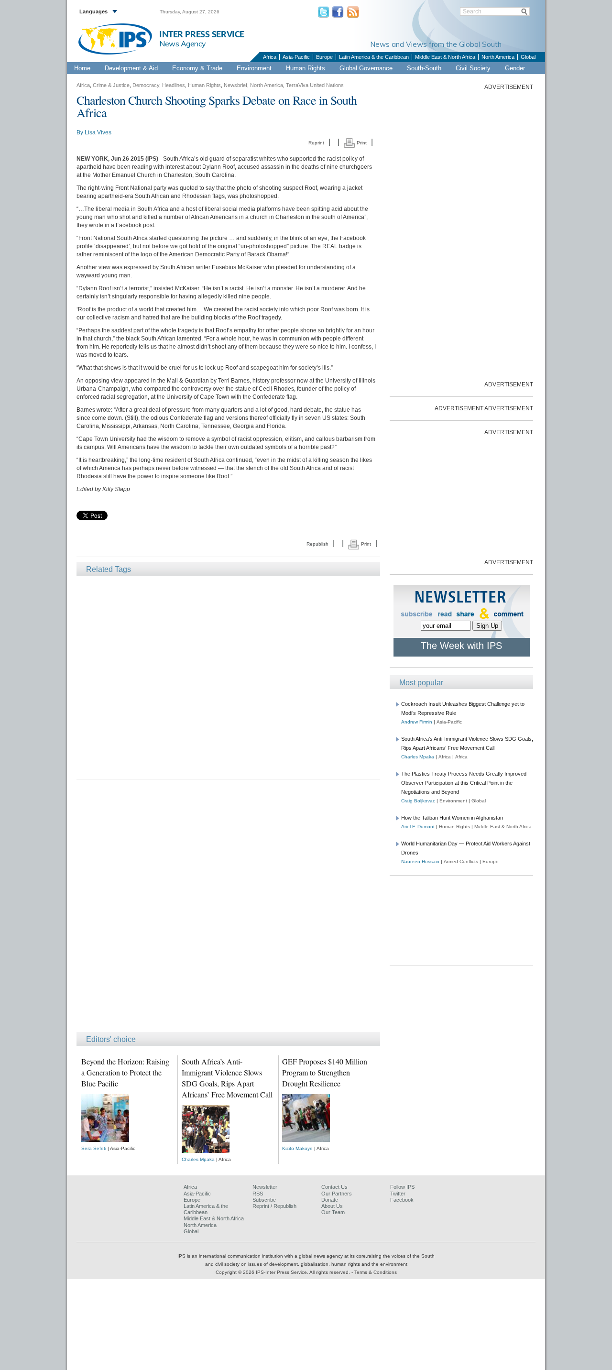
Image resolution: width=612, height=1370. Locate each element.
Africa (269, 57)
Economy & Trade (197, 68)
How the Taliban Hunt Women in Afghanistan (452, 818)
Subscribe (264, 1200)
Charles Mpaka (198, 1159)
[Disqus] (228, 910)
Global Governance (366, 68)
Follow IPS (402, 1187)
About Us (332, 1206)
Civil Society (473, 68)
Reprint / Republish (274, 1206)
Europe (324, 57)
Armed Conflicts (461, 861)
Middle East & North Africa (445, 57)
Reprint (316, 142)
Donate (329, 1200)
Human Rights (305, 68)
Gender (515, 68)
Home (82, 68)
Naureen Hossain (420, 861)
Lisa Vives (98, 132)
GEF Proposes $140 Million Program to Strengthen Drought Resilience (324, 1072)
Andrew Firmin (416, 721)
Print (361, 142)
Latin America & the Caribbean (374, 57)
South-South (424, 68)
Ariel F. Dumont (418, 826)
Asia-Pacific (296, 57)
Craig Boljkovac (418, 800)
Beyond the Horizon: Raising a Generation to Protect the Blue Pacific (125, 1072)
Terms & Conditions (375, 1272)
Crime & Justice (111, 85)
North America (497, 57)
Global (528, 57)
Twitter (397, 1193)
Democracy (145, 85)
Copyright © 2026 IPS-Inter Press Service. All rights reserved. (283, 1272)
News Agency (182, 43)
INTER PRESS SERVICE (201, 35)
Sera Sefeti (93, 1148)
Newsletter (264, 1187)
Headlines (173, 85)
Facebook (402, 1200)
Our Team (333, 1212)
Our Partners (336, 1193)
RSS (257, 1193)
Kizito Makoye (297, 1148)
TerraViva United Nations (315, 85)
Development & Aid (131, 68)
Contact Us (334, 1187)
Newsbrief (235, 85)
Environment (254, 68)
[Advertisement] (228, 677)
